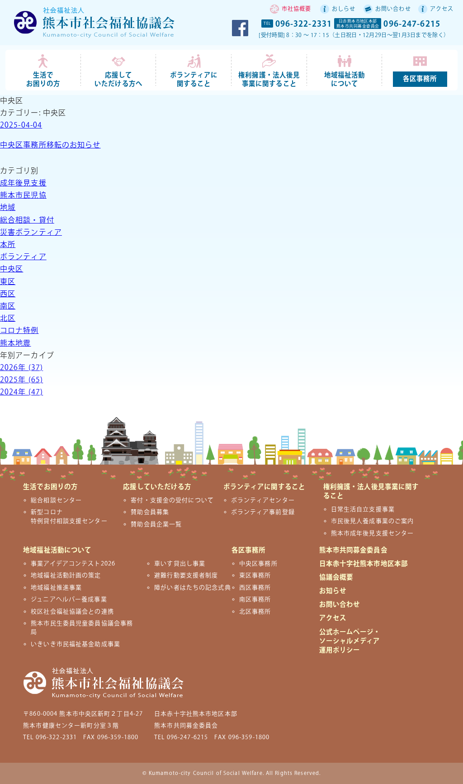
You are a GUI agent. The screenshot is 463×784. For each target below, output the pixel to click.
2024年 (21, 392)
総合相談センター (56, 500)
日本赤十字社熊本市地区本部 (363, 564)
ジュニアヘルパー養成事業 (69, 599)
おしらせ (343, 9)
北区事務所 (255, 612)
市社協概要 (297, 9)
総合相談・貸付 (27, 220)
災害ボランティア (31, 233)
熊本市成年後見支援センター (372, 533)
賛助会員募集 (150, 512)
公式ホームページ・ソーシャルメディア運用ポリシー (350, 641)
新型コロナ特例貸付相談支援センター (69, 516)
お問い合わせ (393, 9)
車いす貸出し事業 (179, 564)
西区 (7, 294)
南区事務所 (255, 599)
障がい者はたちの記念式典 (192, 588)
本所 (7, 245)
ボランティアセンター (263, 500)
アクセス (442, 9)
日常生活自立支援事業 (363, 509)
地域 (7, 208)
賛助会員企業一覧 (156, 524)
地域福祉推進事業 (56, 588)
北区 (7, 319)
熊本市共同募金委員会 (353, 550)
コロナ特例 (19, 331)
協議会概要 (336, 577)
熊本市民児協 (23, 195)
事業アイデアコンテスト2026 (73, 564)
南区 (7, 306)
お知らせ (332, 591)
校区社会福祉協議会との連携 (72, 612)
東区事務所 (255, 575)
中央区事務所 (258, 564)
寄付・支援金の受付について (172, 500)
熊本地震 (15, 343)
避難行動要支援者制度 (186, 575)
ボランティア (23, 257)
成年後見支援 (23, 183)
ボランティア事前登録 (263, 512)
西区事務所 (255, 588)
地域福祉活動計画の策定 (66, 575)
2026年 (21, 368)
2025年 (21, 380)
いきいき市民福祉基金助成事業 (75, 644)
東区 (7, 282)
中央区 (11, 269)
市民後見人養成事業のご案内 (372, 521)
